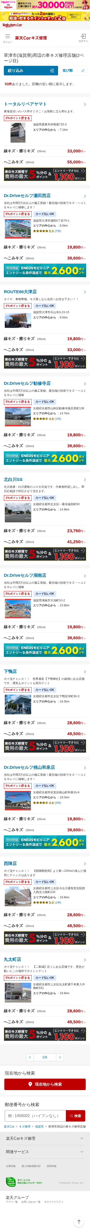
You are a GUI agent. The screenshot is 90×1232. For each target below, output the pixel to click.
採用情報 (51, 1166)
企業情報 (11, 1166)
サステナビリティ (53, 1202)
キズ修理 (24, 1126)
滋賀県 (39, 1126)
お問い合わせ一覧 (31, 1202)
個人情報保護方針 (31, 1166)
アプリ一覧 (12, 1202)
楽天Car (9, 1126)
